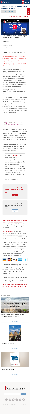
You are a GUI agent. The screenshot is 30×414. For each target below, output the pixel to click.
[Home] (7, 2)
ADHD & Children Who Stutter (7, 343)
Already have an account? (18, 16)
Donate (28, 11)
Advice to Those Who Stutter (7, 369)
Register (15, 211)
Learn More (15, 321)
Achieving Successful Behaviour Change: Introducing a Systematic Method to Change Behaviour (13, 315)
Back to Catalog (9, 11)
